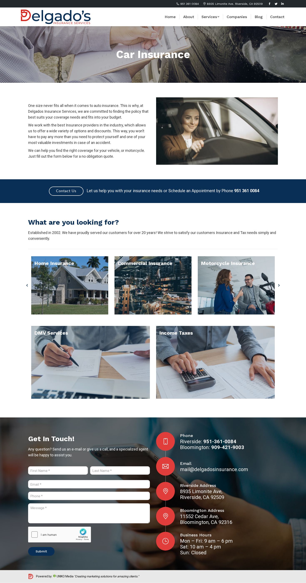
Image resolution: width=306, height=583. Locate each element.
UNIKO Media (64, 576)
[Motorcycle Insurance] (236, 285)
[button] (27, 285)
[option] (69, 285)
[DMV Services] (90, 362)
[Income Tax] (215, 362)
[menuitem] (170, 16)
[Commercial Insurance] (153, 285)
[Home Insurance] (69, 285)
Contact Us (66, 191)
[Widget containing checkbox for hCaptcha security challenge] (59, 534)
